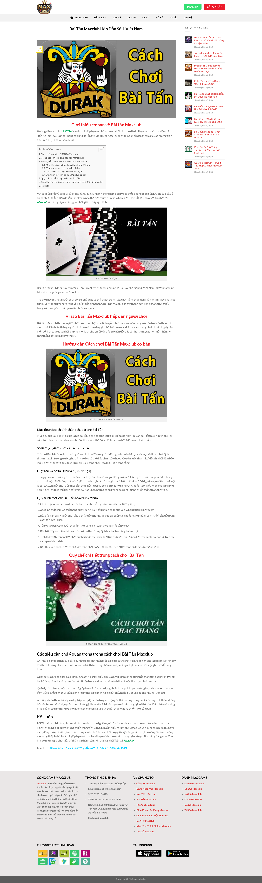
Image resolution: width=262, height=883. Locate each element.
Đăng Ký (99, 17)
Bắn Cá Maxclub (193, 788)
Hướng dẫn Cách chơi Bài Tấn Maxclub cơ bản (64, 161)
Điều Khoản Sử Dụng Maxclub (152, 810)
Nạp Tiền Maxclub (146, 794)
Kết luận (45, 185)
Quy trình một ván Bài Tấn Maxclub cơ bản (66, 174)
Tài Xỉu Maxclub (193, 810)
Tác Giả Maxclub (145, 831)
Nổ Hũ (159, 17)
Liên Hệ (188, 17)
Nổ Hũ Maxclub (193, 794)
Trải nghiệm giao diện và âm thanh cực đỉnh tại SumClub (208, 54)
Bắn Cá (117, 17)
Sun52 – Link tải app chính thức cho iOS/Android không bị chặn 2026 (209, 40)
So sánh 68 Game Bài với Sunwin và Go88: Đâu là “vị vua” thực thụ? (208, 68)
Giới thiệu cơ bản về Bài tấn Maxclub (59, 154)
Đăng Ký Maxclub (145, 783)
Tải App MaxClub (145, 804)
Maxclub (42, 202)
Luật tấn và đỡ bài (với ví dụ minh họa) (64, 171)
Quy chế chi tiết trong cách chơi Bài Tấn (60, 178)
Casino (132, 17)
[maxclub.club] (52, 7)
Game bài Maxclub (194, 783)
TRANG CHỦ (81, 17)
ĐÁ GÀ (146, 17)
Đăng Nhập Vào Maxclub (149, 788)
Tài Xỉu (173, 17)
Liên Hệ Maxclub (145, 820)
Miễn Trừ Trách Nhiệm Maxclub (153, 826)
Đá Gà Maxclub (193, 804)
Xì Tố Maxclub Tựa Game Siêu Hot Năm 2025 (207, 82)
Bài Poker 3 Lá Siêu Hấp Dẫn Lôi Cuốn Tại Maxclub (209, 95)
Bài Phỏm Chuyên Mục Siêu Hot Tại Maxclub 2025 (208, 108)
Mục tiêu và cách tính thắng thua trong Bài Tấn (68, 165)
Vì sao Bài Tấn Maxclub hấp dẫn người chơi (62, 157)
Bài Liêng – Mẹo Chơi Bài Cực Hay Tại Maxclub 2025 (208, 120)
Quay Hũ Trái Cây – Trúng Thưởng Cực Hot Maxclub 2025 (208, 165)
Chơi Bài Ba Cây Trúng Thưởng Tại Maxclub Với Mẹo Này (207, 150)
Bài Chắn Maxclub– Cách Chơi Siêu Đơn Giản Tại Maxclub (207, 134)
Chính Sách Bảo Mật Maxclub (152, 815)
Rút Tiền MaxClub (146, 799)
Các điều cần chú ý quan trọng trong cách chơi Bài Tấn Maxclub (72, 182)
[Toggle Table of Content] (99, 149)
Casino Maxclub (193, 799)
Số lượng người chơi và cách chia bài (63, 168)
